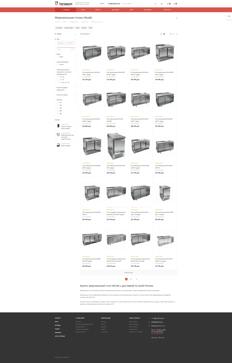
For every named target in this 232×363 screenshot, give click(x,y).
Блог (56, 321)
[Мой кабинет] (161, 4)
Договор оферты (80, 326)
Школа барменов (133, 324)
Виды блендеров (65, 145)
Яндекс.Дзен (164, 344)
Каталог (58, 318)
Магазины (78, 321)
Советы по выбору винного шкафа (66, 127)
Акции (57, 329)
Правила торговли (81, 332)
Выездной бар (133, 329)
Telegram (155, 344)
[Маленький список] (161, 33)
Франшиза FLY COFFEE (135, 332)
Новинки (58, 332)
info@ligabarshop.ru (157, 322)
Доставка (103, 326)
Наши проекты (134, 318)
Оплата (103, 324)
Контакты (103, 321)
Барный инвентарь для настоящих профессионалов (67, 137)
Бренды (58, 325)
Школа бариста (133, 321)
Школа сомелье (133, 326)
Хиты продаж (60, 336)
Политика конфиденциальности (84, 324)
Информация (106, 318)
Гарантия (103, 329)
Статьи (57, 120)
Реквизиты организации (82, 329)
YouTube (160, 344)
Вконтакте (151, 344)
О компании (80, 318)
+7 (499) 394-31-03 (114, 4)
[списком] (173, 33)
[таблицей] (176, 33)
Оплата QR (104, 332)
